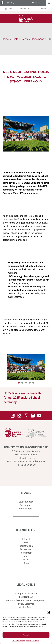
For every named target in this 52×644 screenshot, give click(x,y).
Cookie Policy (26, 607)
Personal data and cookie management (26, 600)
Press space (26, 505)
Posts (15, 39)
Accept (26, 635)
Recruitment (26, 552)
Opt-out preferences (18, 641)
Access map (26, 549)
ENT (26, 542)
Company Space (26, 508)
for (41, 3)
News (24, 39)
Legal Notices (26, 597)
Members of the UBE (31, 3)
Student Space (26, 501)
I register (43, 8)
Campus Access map (26, 593)
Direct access (20, 3)
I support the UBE (26, 8)
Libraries (26, 556)
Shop (26, 563)
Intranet (26, 539)
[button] (48, 612)
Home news (37, 39)
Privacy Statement (32, 641)
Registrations (26, 546)
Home (5, 39)
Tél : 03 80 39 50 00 (26, 465)
